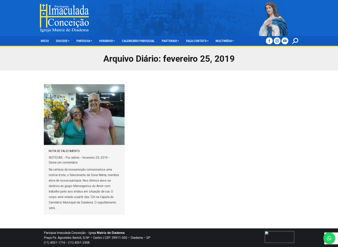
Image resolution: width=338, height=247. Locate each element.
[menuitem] (45, 40)
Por (72, 157)
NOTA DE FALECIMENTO (64, 151)
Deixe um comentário (63, 162)
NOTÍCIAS (56, 157)
